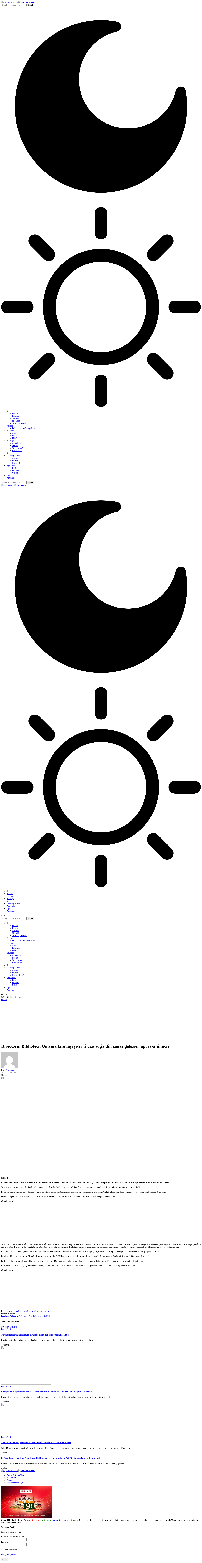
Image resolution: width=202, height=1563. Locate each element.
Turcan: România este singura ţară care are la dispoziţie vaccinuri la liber (35, 1335)
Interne (4, 999)
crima (24, 1311)
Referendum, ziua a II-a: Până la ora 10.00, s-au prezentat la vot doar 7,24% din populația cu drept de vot (50, 1458)
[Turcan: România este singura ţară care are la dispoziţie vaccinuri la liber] (9, 1327)
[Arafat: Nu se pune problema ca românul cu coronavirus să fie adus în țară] (30, 1434)
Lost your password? (10, 1554)
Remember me (10, 1550)
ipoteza (45, 1311)
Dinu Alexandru (8, 1070)
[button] (40, 1316)
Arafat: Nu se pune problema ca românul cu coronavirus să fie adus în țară (36, 1442)
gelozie (36, 1311)
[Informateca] (13, 485)
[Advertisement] (101, 1021)
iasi (41, 1311)
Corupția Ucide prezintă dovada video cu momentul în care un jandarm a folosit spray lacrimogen (46, 1392)
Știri (9, 1329)
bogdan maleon (15, 1311)
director (30, 1311)
